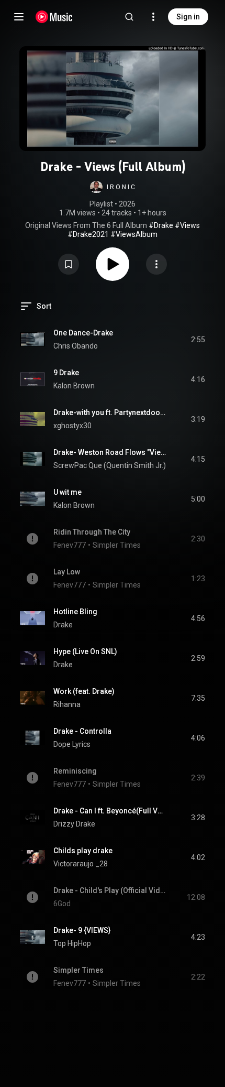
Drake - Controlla (82, 731)
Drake (63, 625)
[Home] (54, 16)
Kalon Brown (74, 386)
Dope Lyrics (72, 744)
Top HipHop (72, 943)
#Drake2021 (88, 234)
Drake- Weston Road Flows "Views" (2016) (110, 452)
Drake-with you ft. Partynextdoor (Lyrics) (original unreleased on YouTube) (110, 412)
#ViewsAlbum (134, 234)
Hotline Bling (75, 611)
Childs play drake (83, 850)
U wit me (67, 492)
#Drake (161, 225)
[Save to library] (68, 264)
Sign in (188, 17)
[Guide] (19, 16)
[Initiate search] (129, 16)
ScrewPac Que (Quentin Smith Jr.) (109, 465)
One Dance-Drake (83, 333)
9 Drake (66, 372)
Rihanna (67, 704)
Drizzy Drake (74, 824)
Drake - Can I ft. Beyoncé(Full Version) (110, 811)
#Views (187, 225)
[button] (112, 187)
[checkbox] (198, 339)
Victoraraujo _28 (80, 864)
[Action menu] (156, 264)
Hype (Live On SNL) (85, 651)
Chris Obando (75, 346)
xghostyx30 (72, 425)
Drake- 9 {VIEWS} (81, 930)
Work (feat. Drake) (84, 691)
